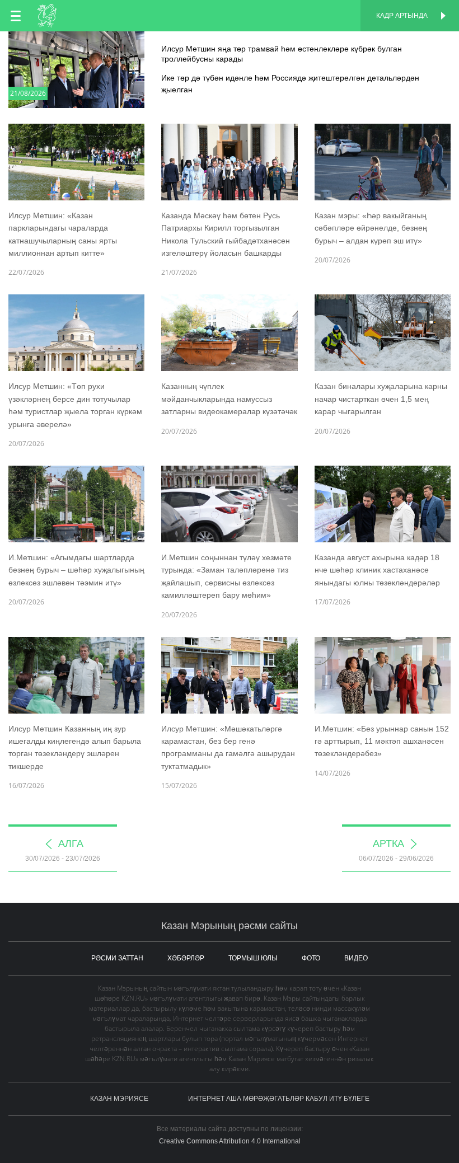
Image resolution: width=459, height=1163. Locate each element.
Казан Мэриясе (119, 1099)
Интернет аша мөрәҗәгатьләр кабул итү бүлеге (278, 1099)
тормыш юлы (253, 958)
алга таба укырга (229, 43)
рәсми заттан (117, 958)
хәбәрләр (185, 958)
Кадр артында (402, 16)
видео (356, 958)
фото (311, 958)
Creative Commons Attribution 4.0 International (230, 1141)
